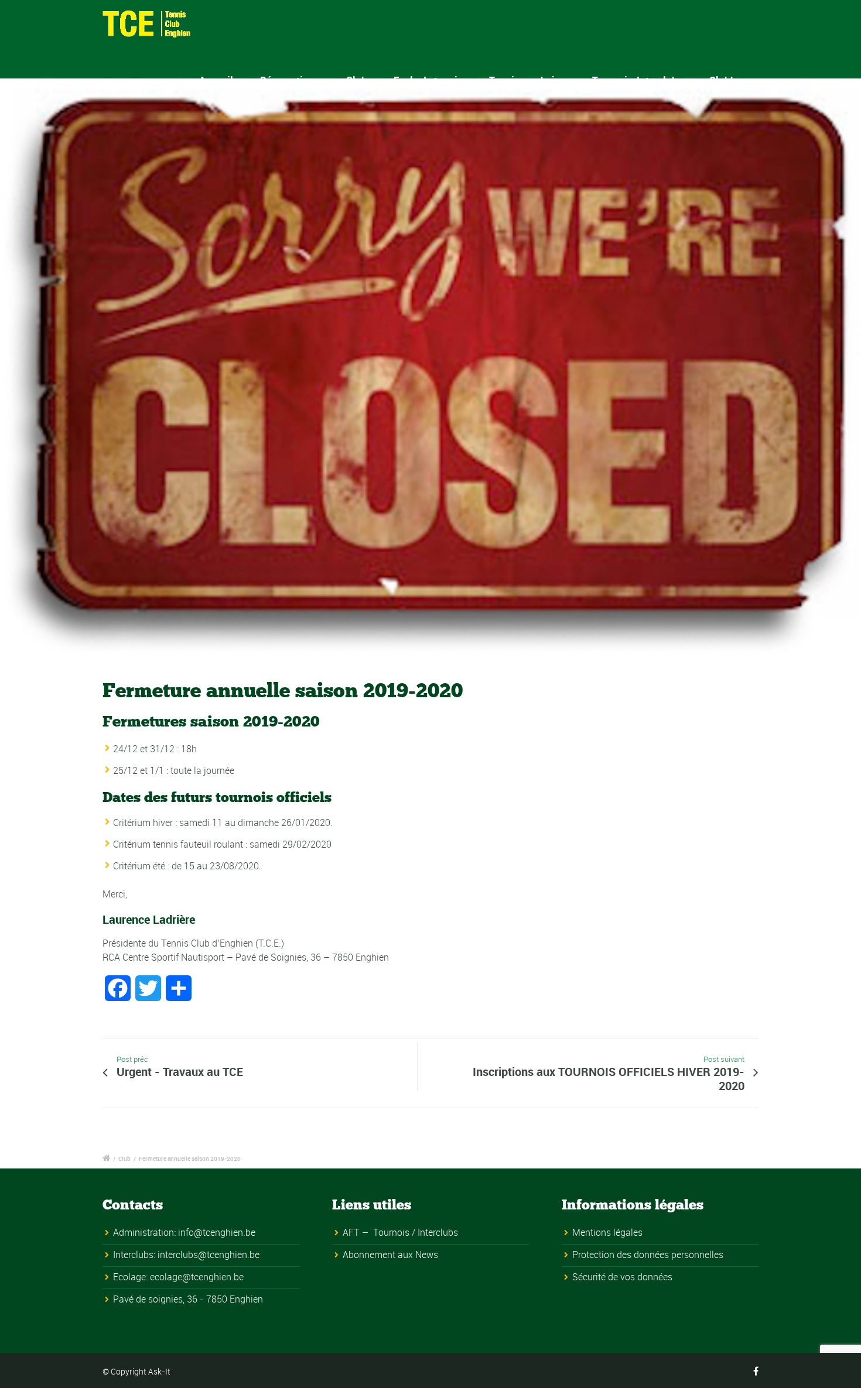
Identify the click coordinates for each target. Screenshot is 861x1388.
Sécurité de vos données (622, 1276)
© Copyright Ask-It (136, 1371)
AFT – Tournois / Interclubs (400, 1232)
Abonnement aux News (390, 1254)
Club (124, 1158)
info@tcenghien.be (216, 1232)
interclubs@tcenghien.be (208, 1254)
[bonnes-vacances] (430, 367)
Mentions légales (607, 1232)
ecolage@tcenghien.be (197, 1276)
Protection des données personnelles (647, 1254)
